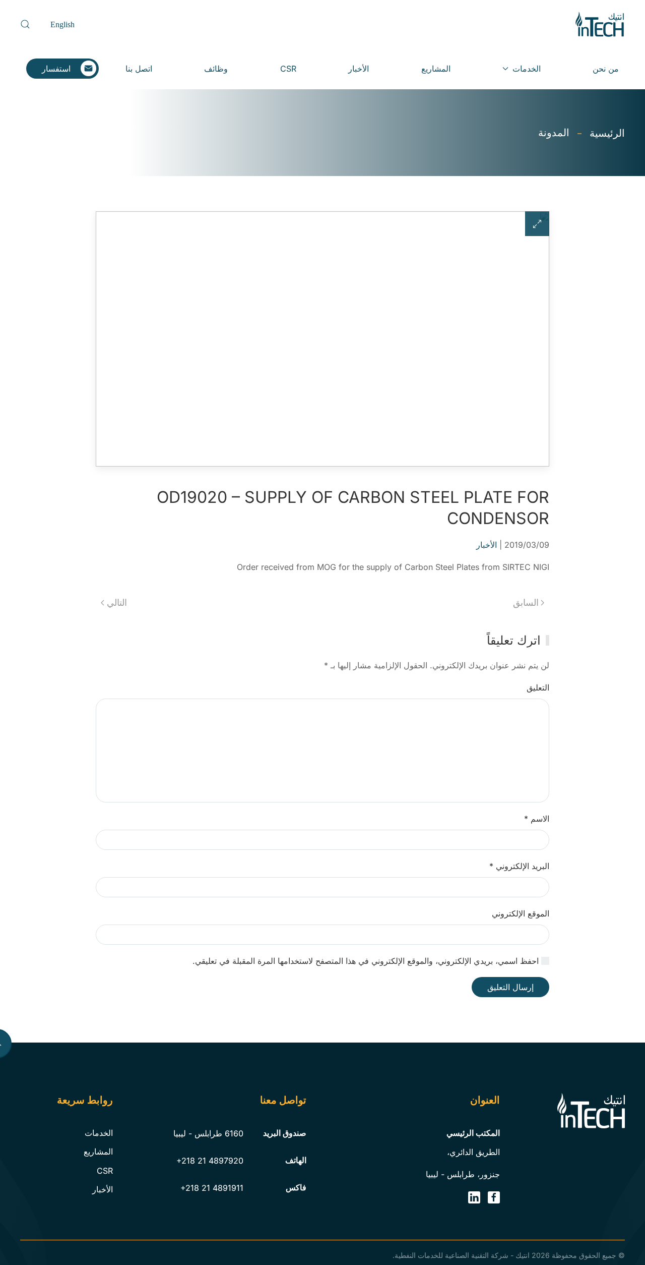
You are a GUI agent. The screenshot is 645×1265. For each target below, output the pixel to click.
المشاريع (435, 69)
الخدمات (99, 1133)
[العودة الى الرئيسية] (599, 24)
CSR (288, 69)
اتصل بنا (138, 69)
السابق (526, 602)
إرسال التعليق (510, 987)
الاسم (536, 819)
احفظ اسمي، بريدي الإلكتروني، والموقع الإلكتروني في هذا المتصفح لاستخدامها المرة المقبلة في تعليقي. (366, 961)
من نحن (606, 69)
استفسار (56, 69)
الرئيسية (607, 133)
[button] (25, 24)
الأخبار (358, 69)
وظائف (216, 69)
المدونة (553, 133)
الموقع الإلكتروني (520, 913)
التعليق (538, 687)
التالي (117, 602)
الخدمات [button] (526, 69)
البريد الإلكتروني (519, 866)
